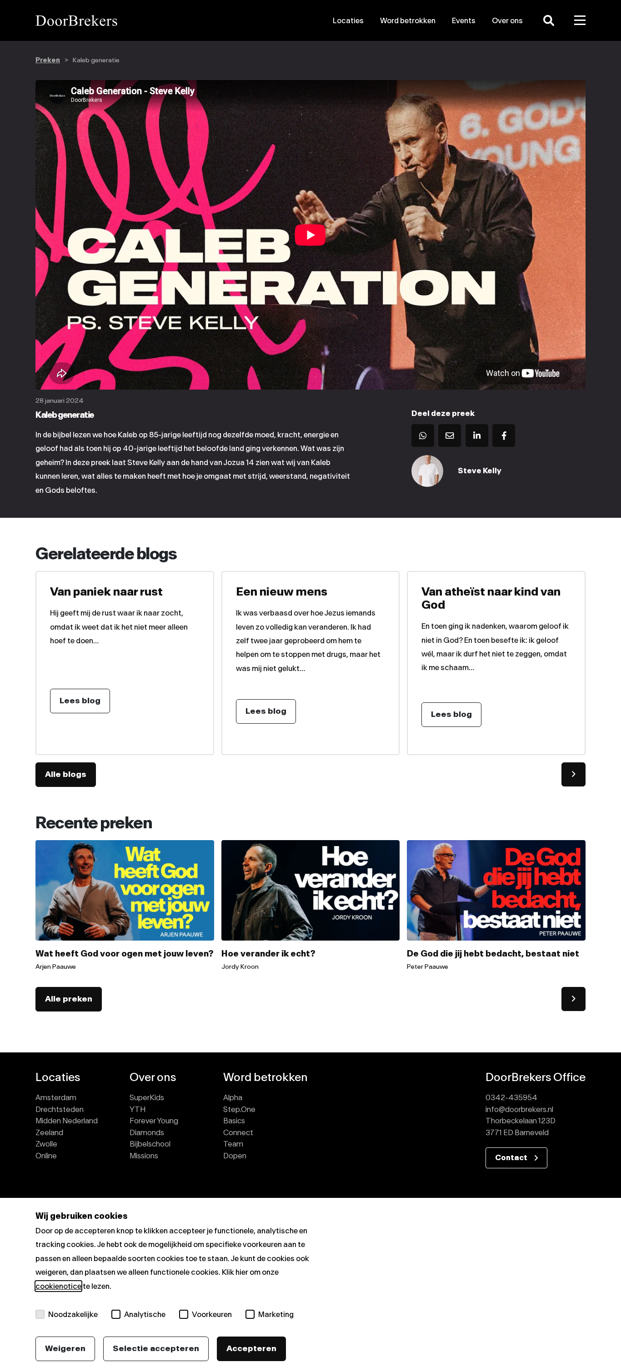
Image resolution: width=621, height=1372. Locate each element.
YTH (137, 1109)
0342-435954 (511, 1097)
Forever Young (154, 1121)
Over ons (507, 20)
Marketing (276, 1314)
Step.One (239, 1109)
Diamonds (147, 1132)
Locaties (348, 20)
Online (46, 1156)
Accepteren (251, 1348)
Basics (234, 1121)
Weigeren (65, 1348)
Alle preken (68, 998)
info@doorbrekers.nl (519, 1109)
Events (464, 20)
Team (233, 1144)
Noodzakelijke (73, 1314)
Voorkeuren (212, 1314)
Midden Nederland (66, 1121)
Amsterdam (55, 1097)
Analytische (144, 1314)
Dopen (234, 1156)
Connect (238, 1132)
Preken (47, 60)
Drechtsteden (59, 1109)
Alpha (232, 1097)
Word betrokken (408, 20)
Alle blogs (65, 774)
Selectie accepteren (156, 1348)
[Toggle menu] (580, 20)
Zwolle (46, 1144)
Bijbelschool (150, 1144)
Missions (144, 1156)
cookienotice (58, 1286)
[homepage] (122, 20)
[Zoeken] (548, 20)
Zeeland (49, 1132)
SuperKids (147, 1097)
